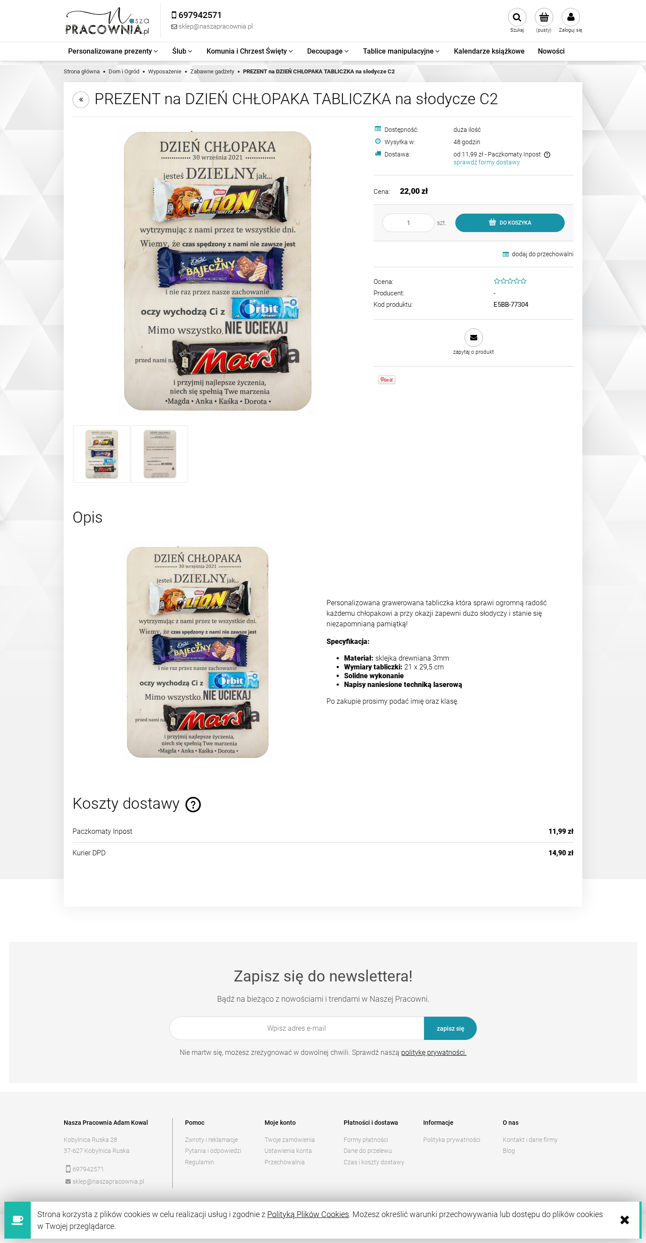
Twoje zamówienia (290, 1139)
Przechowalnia (285, 1162)
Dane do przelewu (368, 1150)
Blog (509, 1150)
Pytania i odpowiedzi (213, 1150)
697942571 (88, 1169)
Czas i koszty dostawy (374, 1162)
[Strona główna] (108, 20)
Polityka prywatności (451, 1139)
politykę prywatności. (434, 1052)
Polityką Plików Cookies (308, 1214)
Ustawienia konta (288, 1150)
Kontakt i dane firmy (530, 1139)
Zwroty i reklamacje (211, 1139)
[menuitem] (113, 51)
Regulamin (199, 1162)
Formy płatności (366, 1139)
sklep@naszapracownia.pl (108, 1181)
